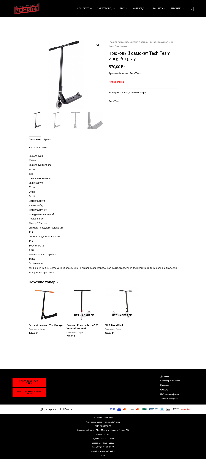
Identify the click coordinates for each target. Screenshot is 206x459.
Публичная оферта (169, 394)
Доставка (164, 376)
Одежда (138, 8)
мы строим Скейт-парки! (29, 392)
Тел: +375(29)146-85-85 (103, 447)
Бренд (47, 139)
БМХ (122, 8)
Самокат (83, 8)
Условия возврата (169, 398)
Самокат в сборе (138, 41)
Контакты (164, 385)
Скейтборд (104, 8)
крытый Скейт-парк (29, 382)
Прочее (176, 8)
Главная (113, 41)
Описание (35, 139)
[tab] (35, 139)
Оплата (164, 389)
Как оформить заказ (170, 380)
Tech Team (114, 101)
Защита (158, 8)
